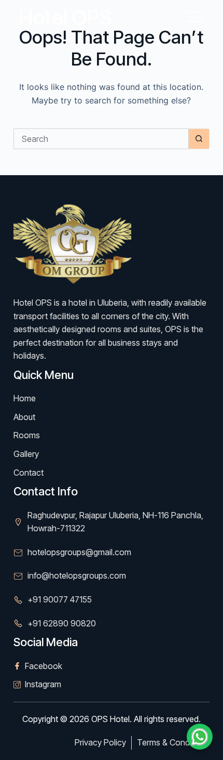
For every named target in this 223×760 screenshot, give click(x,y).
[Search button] (199, 138)
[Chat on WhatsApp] (200, 737)
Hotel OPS (65, 17)
